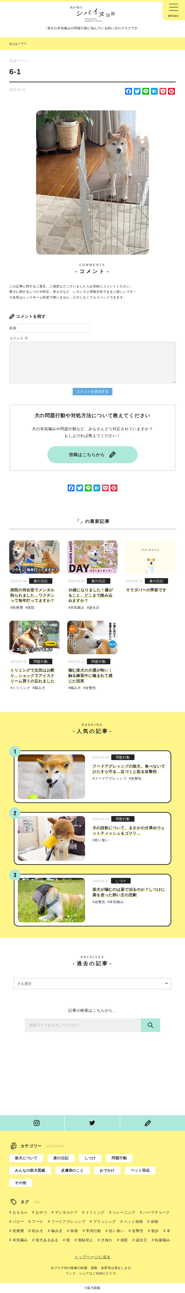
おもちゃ (20, 1212)
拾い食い (102, 840)
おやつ (41, 1212)
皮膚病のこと (72, 1170)
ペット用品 (140, 1170)
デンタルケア (66, 1212)
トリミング (21, 688)
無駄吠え (85, 1240)
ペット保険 (133, 1222)
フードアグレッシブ (111, 778)
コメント (18, 338)
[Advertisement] (92, 1070)
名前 (12, 328)
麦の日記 (41, 581)
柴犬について (26, 1158)
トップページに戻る (92, 1257)
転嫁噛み (162, 1240)
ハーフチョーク (156, 1212)
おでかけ (107, 1170)
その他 (20, 1183)
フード (37, 1222)
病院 (31, 607)
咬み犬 (37, 1231)
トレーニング (124, 1212)
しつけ (121, 881)
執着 (74, 1231)
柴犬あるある (47, 1240)
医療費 (17, 607)
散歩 (155, 1231)
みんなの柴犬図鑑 (30, 1170)
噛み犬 (40, 688)
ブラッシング (104, 1222)
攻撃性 (90, 688)
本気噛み (77, 607)
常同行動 (93, 1231)
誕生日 (94, 607)
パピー (18, 1222)
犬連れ (106, 1240)
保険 (154, 1222)
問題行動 (41, 661)
